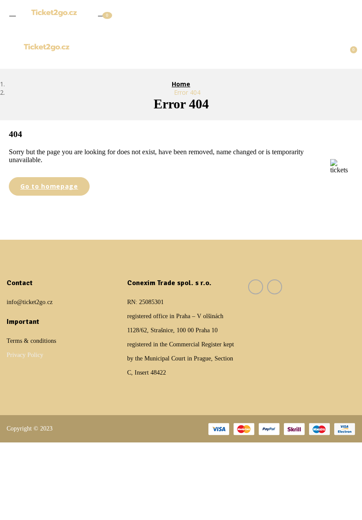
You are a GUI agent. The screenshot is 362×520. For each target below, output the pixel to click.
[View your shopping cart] (349, 46)
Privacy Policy (25, 355)
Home (181, 84)
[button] (101, 12)
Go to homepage (49, 186)
